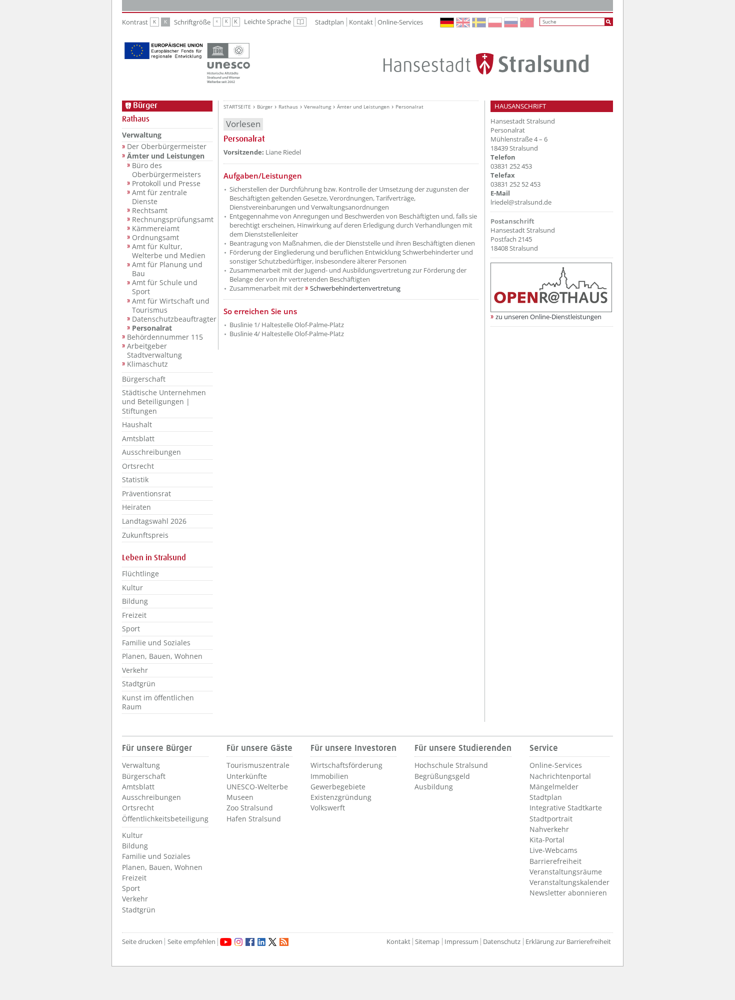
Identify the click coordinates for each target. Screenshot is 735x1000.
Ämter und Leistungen (165, 156)
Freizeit (134, 615)
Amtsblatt (138, 438)
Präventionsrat (146, 493)
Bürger (264, 107)
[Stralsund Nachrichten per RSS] (284, 942)
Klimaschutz (147, 364)
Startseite (237, 107)
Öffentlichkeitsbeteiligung (165, 818)
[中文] (527, 23)
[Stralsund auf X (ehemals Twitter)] (272, 942)
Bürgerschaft (144, 379)
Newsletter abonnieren (568, 892)
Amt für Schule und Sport (165, 287)
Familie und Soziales (156, 642)
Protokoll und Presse (166, 183)
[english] (463, 23)
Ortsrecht (138, 466)
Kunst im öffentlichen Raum (158, 702)
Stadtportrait (551, 818)
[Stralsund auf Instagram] (238, 942)
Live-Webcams (554, 850)
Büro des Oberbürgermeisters (166, 170)
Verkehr (135, 670)
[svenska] (479, 23)
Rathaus (288, 107)
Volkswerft (327, 807)
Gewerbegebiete (338, 786)
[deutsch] (447, 23)
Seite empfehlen (192, 941)
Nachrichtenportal (560, 776)
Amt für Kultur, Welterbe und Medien (169, 251)
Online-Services (400, 22)
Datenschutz (501, 941)
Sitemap (427, 941)
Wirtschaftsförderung (346, 765)
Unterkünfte (246, 776)
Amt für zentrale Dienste (159, 197)
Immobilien (329, 776)
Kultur (132, 587)
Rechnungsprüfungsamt (172, 219)
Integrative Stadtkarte (566, 807)
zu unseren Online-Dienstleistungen (549, 316)
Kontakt (361, 22)
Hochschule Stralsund (451, 765)
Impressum (461, 941)
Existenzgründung (341, 797)
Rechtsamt (150, 210)
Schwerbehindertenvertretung (355, 288)
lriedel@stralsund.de (521, 202)
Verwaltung (142, 135)
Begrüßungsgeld (442, 776)
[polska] (495, 23)
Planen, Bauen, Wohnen (162, 656)
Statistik (135, 479)
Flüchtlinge (140, 573)
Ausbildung (433, 786)
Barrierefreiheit (556, 861)
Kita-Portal (547, 839)
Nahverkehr (549, 829)
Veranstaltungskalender (570, 882)
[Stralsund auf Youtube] (226, 942)
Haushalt (137, 424)
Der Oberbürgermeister (166, 146)
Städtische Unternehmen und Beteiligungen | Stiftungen (164, 401)
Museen (240, 797)
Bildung (135, 601)
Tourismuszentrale (258, 765)
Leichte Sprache (275, 22)
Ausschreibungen (151, 452)
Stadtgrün (139, 683)
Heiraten (136, 507)
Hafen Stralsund (253, 818)
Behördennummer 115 (165, 337)
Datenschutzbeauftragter (172, 319)
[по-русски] (511, 23)
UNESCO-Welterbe (257, 786)
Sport (131, 628)
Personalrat (152, 328)
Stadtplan (329, 22)
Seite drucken (142, 941)
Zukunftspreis (145, 535)
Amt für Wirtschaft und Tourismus (171, 306)
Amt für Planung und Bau (167, 269)
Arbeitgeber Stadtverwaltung (154, 351)
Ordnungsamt (155, 237)
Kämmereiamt (156, 228)
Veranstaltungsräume (566, 871)
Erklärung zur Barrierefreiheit (568, 941)
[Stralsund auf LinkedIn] (262, 942)
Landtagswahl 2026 (154, 521)
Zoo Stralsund (249, 807)
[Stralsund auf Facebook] (250, 942)
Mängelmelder (554, 786)
